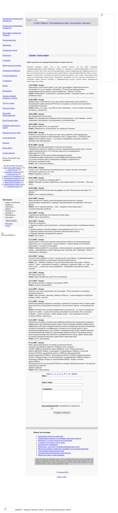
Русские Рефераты (10, 76)
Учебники (7, 60)
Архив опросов (9, 153)
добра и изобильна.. (13, 202)
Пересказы (7, 55)
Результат (9, 224)
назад (49, 374)
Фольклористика (9, 40)
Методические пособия (12, 65)
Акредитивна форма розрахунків (51, 451)
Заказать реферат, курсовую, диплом (10, 97)
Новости (44, 23)
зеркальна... (9, 217)
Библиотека (7, 91)
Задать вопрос (75, 23)
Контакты (86, 23)
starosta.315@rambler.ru (12, 176)
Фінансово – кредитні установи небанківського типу (59, 447)
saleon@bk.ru (12, 170)
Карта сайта (7, 148)
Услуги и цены (8, 103)
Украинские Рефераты (11, 71)
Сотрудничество (9, 138)
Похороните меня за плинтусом (50, 436)
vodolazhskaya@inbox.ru (12, 184)
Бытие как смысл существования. (51, 455)
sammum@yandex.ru (12, 172)
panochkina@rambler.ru (13, 180)
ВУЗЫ (5, 86)
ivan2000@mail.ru (13, 186)
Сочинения (7, 81)
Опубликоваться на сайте (59, 23)
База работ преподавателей (9, 114)
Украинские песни (10, 50)
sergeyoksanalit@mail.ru (12, 168)
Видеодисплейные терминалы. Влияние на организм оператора (63, 449)
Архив (7, 226)
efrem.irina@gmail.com (12, 178)
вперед (74, 374)
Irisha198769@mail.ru (13, 182)
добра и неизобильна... (11, 210)
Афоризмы (7, 45)
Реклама (6, 143)
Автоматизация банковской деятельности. (54, 453)
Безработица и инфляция (48, 445)
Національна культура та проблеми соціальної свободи (59, 438)
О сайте (37, 23)
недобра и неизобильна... (11, 214)
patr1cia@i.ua (12, 174)
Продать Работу (9, 108)
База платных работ (10, 120)
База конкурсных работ (12, 133)
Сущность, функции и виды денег (51, 443)
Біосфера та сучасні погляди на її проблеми (55, 440)
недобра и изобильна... (10, 206)
